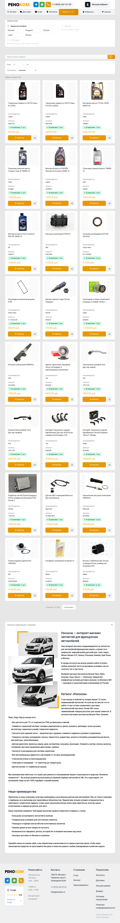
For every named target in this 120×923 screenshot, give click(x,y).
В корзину (19, 138)
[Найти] (111, 57)
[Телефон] (21, 880)
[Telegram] (36, 4)
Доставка (27, 12)
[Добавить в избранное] (34, 137)
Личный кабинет (103, 886)
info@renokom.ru (58, 892)
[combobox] (27, 70)
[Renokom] (18, 4)
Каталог (13, 12)
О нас (40, 12)
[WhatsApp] (42, 4)
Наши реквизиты (80, 885)
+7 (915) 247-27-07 (59, 887)
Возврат (99, 891)
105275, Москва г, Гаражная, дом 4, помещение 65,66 (58, 878)
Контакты (53, 12)
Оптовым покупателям (101, 898)
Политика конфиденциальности (105, 906)
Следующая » (69, 607)
